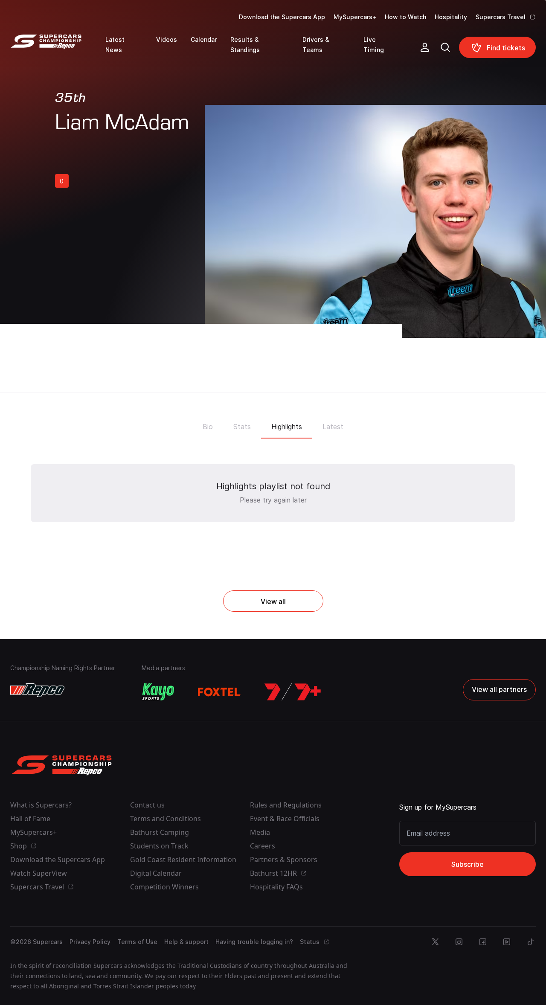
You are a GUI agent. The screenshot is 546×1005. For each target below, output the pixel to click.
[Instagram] (459, 942)
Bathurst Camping (159, 832)
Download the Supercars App (282, 16)
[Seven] (292, 691)
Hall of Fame (30, 818)
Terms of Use (137, 941)
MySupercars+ (355, 16)
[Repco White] (37, 690)
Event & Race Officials (284, 818)
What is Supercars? (41, 805)
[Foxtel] (219, 691)
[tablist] (273, 424)
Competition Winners (164, 887)
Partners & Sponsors (283, 859)
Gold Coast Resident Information (183, 859)
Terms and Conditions (165, 818)
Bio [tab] (208, 426)
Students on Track (159, 846)
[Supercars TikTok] (531, 942)
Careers (262, 846)
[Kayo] (158, 691)
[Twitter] (435, 942)
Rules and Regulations (286, 805)
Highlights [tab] (286, 426)
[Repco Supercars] (57, 51)
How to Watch (405, 16)
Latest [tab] (332, 426)
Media (260, 832)
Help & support (186, 941)
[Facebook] (483, 942)
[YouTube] (507, 942)
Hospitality (451, 16)
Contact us (147, 805)
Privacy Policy (90, 941)
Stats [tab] (242, 426)
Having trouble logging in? (254, 941)
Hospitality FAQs (276, 887)
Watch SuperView (38, 873)
